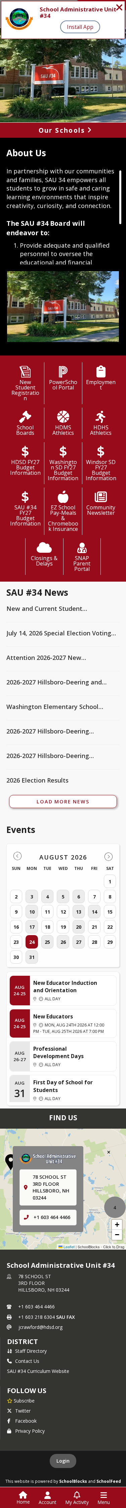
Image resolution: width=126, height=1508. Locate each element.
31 (32, 957)
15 (110, 912)
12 (63, 912)
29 (110, 942)
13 (78, 912)
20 (78, 927)
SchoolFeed (108, 1481)
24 (32, 942)
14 (94, 912)
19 (63, 927)
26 (63, 942)
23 (16, 942)
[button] (11, 1162)
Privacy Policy (30, 1431)
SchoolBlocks (73, 1481)
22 (110, 927)
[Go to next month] (108, 856)
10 (32, 912)
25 (47, 942)
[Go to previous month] (17, 856)
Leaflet (68, 1246)
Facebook (26, 1421)
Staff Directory (31, 1351)
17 (32, 927)
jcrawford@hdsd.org (40, 1327)
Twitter (23, 1411)
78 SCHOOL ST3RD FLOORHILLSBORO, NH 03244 (43, 1283)
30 (16, 957)
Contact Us (27, 1361)
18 (47, 927)
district (22, 1341)
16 (16, 927)
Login (63, 1461)
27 (78, 942)
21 (94, 927)
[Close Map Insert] (108, 1152)
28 (94, 942)
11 (47, 912)
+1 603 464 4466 (52, 1217)
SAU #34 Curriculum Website (38, 1371)
